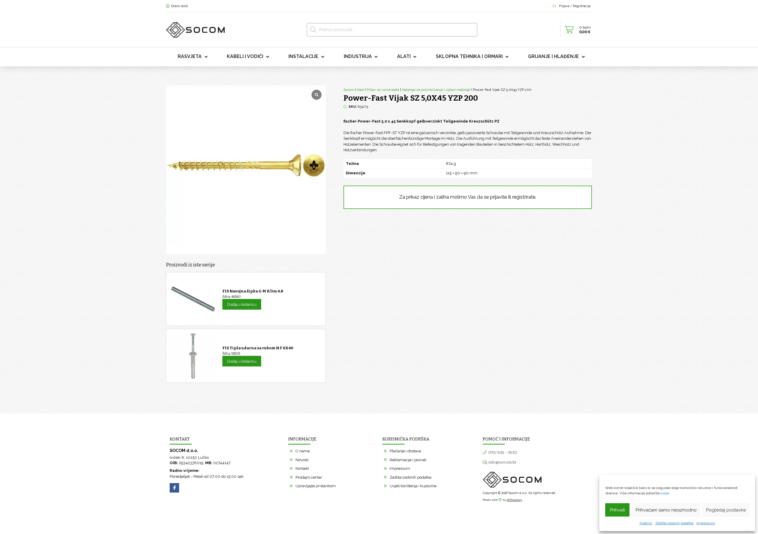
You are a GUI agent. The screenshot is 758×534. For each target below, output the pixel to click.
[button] (576, 30)
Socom (348, 90)
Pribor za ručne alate (383, 90)
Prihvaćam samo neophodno (666, 510)
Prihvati (617, 510)
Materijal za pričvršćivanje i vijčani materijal (436, 90)
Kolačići (646, 523)
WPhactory (514, 499)
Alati (360, 90)
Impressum (705, 523)
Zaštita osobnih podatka (674, 523)
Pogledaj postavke (726, 510)
